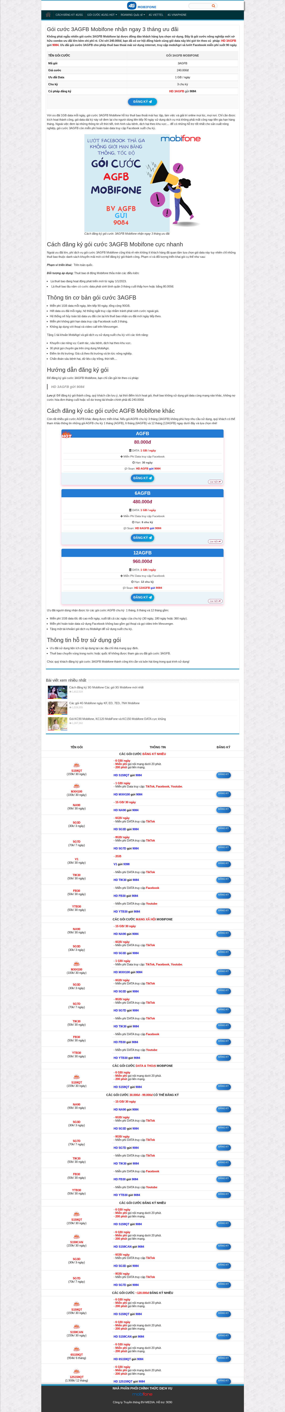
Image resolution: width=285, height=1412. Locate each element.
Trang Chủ (48, 14)
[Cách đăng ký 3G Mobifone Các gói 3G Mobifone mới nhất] (57, 692)
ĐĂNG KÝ (141, 101)
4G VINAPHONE (177, 14)
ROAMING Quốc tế (131, 14)
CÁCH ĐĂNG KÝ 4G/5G (69, 14)
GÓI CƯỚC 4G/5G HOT (101, 14)
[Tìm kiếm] (213, 6)
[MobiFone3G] (142, 5)
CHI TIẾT (214, 482)
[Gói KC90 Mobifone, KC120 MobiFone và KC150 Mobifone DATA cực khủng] (57, 723)
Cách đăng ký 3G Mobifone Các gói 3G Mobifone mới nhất (106, 687)
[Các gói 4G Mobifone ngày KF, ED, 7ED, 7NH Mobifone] (57, 708)
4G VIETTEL (156, 14)
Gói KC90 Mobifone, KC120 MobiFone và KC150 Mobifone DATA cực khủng (117, 718)
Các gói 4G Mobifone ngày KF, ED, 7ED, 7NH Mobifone (104, 703)
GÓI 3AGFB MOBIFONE (182, 55)
